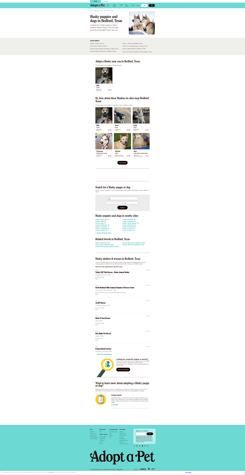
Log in (100, 443)
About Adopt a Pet (113, 431)
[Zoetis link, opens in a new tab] (153, 469)
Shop (138, 5)
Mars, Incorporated (123, 440)
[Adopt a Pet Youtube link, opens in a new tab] (142, 446)
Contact (111, 435)
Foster (133, 5)
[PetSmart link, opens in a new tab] (143, 469)
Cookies (121, 436)
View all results (122, 162)
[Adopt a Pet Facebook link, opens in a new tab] (134, 446)
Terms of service (123, 435)
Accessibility (122, 438)
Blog (110, 433)
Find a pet (92, 431)
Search (122, 207)
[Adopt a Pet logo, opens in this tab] (122, 458)
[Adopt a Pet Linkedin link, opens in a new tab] (148, 446)
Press (110, 436)
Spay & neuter (93, 435)
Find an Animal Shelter (123, 369)
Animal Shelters (102, 436)
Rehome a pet (93, 433)
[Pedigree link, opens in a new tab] (148, 469)
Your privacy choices (124, 443)
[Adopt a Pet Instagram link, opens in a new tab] (145, 446)
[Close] (243, 472)
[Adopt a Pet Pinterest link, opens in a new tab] (140, 446)
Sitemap (121, 431)
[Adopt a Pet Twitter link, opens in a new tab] (137, 446)
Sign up (152, 5)
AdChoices (121, 442)
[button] (109, 90)
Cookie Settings (119, 469)
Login (144, 5)
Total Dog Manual (94, 436)
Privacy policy (122, 433)
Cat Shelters (102, 440)
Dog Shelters (102, 438)
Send (150, 433)
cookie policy (51, 472)
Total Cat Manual (93, 438)
